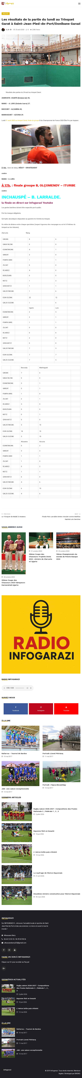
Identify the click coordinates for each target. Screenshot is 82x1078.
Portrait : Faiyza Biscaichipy (54, 785)
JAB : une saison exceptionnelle (15, 789)
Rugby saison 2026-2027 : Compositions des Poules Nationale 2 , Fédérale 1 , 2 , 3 (55, 810)
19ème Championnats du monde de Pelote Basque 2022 (67, 556)
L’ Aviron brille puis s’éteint (45, 852)
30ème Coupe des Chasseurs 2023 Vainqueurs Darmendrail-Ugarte (13, 582)
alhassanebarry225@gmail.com (15, 943)
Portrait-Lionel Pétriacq (53, 753)
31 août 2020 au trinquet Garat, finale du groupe (22, 120)
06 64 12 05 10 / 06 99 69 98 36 (15, 939)
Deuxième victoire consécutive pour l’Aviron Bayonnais (57, 894)
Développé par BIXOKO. (72, 1073)
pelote (5, 14)
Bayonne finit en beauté (44, 831)
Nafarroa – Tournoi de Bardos (14, 753)
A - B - (10, 29)
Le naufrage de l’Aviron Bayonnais (48, 873)
